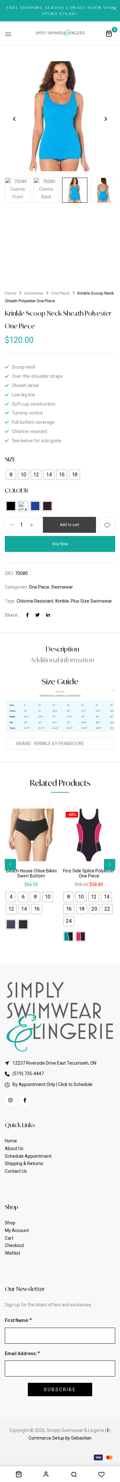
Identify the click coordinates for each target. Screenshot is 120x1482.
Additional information (62, 660)
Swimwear (33, 293)
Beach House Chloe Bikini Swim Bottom (31, 873)
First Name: (17, 1320)
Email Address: (21, 1353)
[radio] (11, 475)
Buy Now (60, 544)
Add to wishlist (107, 525)
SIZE (10, 459)
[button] (109, 33)
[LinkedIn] (48, 615)
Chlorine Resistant (35, 601)
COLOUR (16, 490)
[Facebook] (27, 615)
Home (10, 293)
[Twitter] (37, 615)
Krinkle (62, 601)
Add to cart (69, 525)
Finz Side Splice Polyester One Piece (89, 873)
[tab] (62, 649)
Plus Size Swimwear (91, 601)
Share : (12, 615)
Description (62, 649)
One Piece (60, 293)
